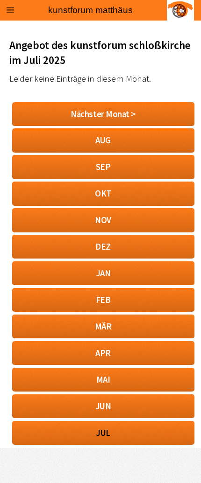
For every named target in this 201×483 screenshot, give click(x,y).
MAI (103, 379)
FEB (103, 299)
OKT (103, 193)
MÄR (103, 326)
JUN (103, 406)
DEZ (103, 246)
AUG (103, 140)
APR (103, 353)
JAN (103, 273)
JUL (103, 432)
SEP (103, 166)
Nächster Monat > (103, 114)
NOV (103, 220)
